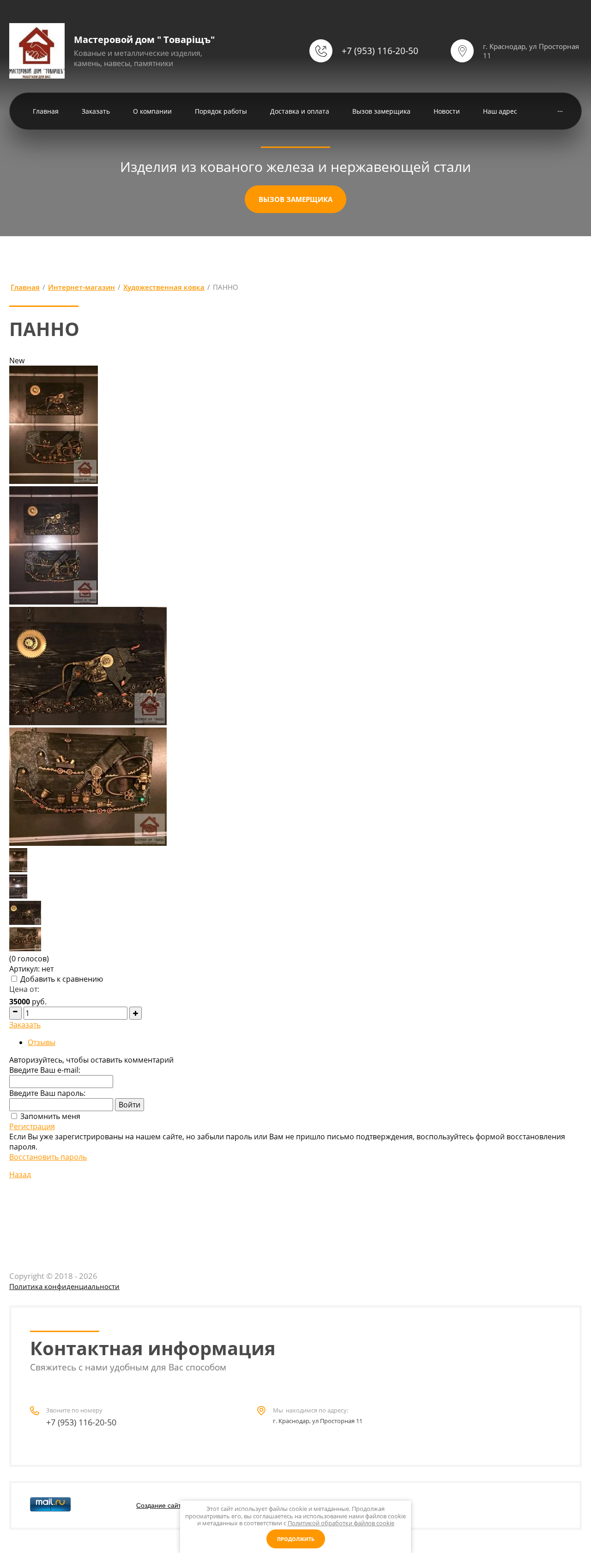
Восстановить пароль (48, 1157)
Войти (129, 1105)
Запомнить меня (49, 1116)
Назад (20, 1174)
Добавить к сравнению (60, 979)
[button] (295, 199)
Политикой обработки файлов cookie (341, 1523)
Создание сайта (160, 1505)
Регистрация (32, 1126)
